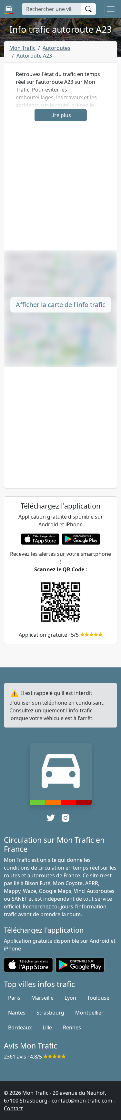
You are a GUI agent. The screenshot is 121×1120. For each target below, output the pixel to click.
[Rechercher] (88, 9)
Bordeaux (20, 1027)
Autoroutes (56, 47)
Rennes (72, 1027)
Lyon (70, 997)
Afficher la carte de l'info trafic (61, 304)
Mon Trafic (22, 47)
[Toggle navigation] (110, 9)
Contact (13, 1108)
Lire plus (60, 115)
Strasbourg (50, 1012)
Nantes (16, 1012)
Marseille (42, 997)
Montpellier (89, 1012)
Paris (14, 997)
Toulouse (98, 997)
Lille (47, 1027)
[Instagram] (65, 818)
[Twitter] (50, 818)
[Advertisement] (60, 189)
